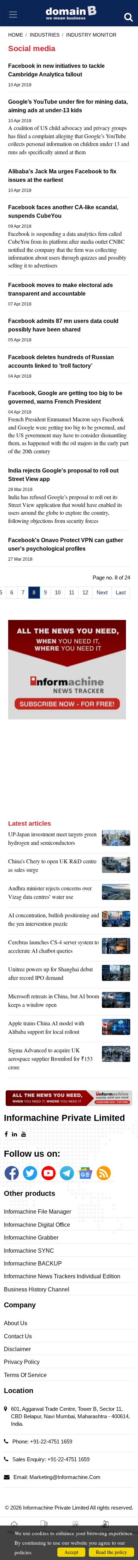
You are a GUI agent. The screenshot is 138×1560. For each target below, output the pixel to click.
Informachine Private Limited (56, 1508)
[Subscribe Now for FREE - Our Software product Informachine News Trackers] (69, 669)
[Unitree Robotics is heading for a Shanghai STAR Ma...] (116, 975)
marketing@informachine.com (64, 1477)
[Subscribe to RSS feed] (104, 1173)
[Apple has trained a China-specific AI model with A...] (116, 1029)
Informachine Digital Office (37, 1225)
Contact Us (18, 1336)
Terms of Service (25, 1375)
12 (85, 592)
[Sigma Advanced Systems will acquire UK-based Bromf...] (116, 1060)
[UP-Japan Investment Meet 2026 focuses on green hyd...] (116, 840)
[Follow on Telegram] (67, 1173)
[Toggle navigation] (13, 15)
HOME (15, 35)
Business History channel (36, 1289)
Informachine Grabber (31, 1238)
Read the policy (111, 1552)
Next (102, 592)
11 (71, 592)
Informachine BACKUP (33, 1264)
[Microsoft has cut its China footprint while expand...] (116, 1002)
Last (121, 592)
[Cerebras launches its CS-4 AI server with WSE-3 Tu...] (116, 948)
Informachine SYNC (29, 1251)
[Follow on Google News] (85, 1173)
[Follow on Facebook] (12, 1173)
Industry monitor (91, 35)
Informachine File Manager (37, 1212)
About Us (15, 1323)
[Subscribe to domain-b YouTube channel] (48, 1173)
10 (58, 592)
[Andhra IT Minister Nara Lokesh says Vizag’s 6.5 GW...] (116, 894)
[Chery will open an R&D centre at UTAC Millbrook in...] (116, 867)
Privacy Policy (22, 1362)
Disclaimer (17, 1349)
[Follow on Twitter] (30, 1173)
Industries (44, 35)
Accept (71, 1552)
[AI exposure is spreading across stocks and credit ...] (116, 921)
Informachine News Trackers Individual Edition (62, 1276)
